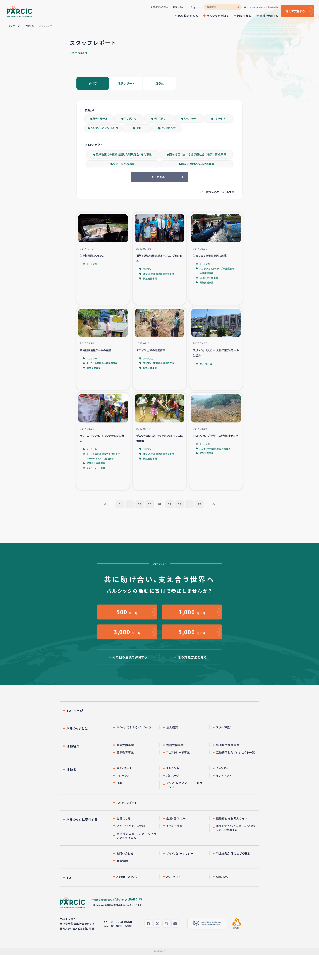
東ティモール (100, 118)
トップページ (13, 25)
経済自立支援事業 (228, 745)
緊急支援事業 (125, 745)
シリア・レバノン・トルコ (104, 128)
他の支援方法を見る (192, 657)
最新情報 (122, 861)
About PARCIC (126, 877)
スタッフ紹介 (224, 727)
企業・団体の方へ (159, 7)
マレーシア (219, 118)
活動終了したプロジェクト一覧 (235, 752)
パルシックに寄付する (82, 819)
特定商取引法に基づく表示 (233, 853)
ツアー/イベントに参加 (130, 826)
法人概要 (172, 727)
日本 (138, 128)
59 (140, 504)
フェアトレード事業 (178, 752)
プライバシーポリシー (180, 853)
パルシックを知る (218, 16)
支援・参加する (269, 16)
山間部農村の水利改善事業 (197, 164)
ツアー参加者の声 (124, 164)
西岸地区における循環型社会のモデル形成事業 (197, 154)
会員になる (123, 818)
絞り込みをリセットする (220, 192)
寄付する (295, 11)
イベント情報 (174, 826)
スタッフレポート (126, 803)
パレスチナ (160, 118)
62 (169, 504)
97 (199, 504)
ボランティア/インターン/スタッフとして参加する (236, 828)
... (129, 504)
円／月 (127, 612)
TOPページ (74, 710)
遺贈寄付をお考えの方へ (232, 818)
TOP (69, 877)
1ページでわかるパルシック (133, 727)
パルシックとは (77, 728)
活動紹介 (30, 25)
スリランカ (130, 118)
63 (179, 504)
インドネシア (168, 128)
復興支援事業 (175, 745)
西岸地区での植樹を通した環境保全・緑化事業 (124, 154)
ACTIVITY (173, 877)
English (195, 7)
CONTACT (223, 877)
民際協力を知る (188, 16)
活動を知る (244, 16)
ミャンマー (190, 118)
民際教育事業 (125, 752)
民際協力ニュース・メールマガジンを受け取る (136, 836)
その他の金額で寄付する (130, 657)
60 (150, 504)
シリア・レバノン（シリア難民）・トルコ (186, 785)
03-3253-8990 (121, 922)
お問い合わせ (180, 7)
